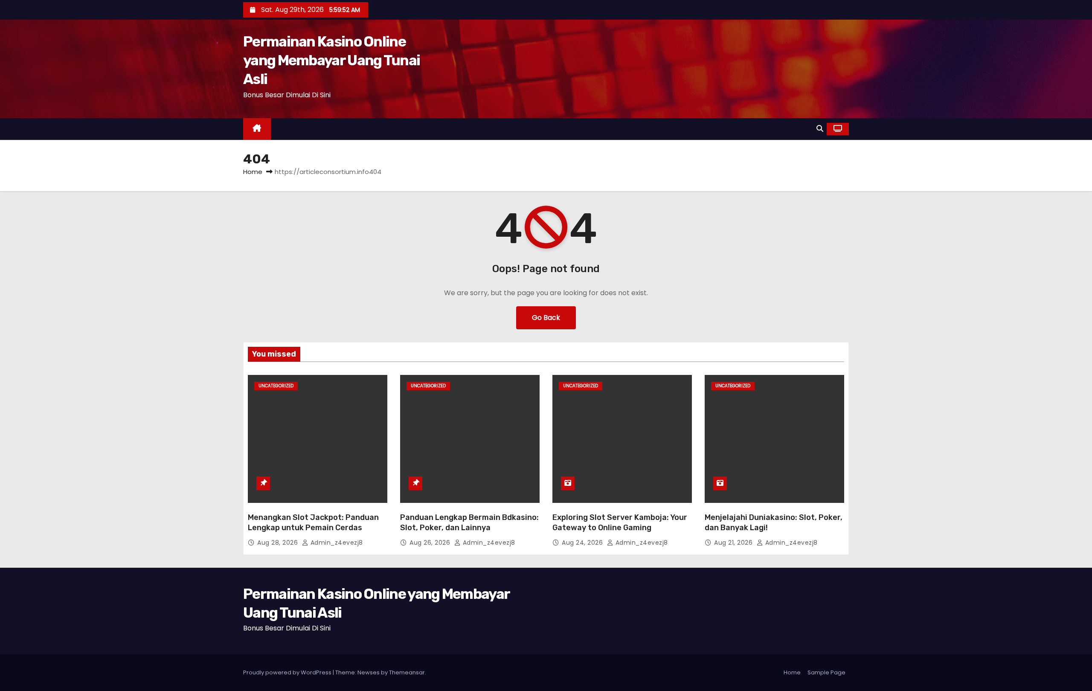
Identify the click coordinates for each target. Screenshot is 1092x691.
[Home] (257, 129)
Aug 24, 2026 (583, 542)
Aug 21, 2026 (734, 542)
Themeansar (407, 672)
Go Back (546, 317)
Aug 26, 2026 (431, 542)
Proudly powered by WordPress (288, 672)
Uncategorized (275, 386)
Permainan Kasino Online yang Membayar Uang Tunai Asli (331, 60)
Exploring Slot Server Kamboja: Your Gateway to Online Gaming (619, 522)
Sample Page (826, 672)
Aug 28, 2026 (278, 542)
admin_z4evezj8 (335, 542)
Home (252, 171)
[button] (819, 129)
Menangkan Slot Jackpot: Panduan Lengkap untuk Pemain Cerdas (313, 522)
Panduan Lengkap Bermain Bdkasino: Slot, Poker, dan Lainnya (469, 522)
